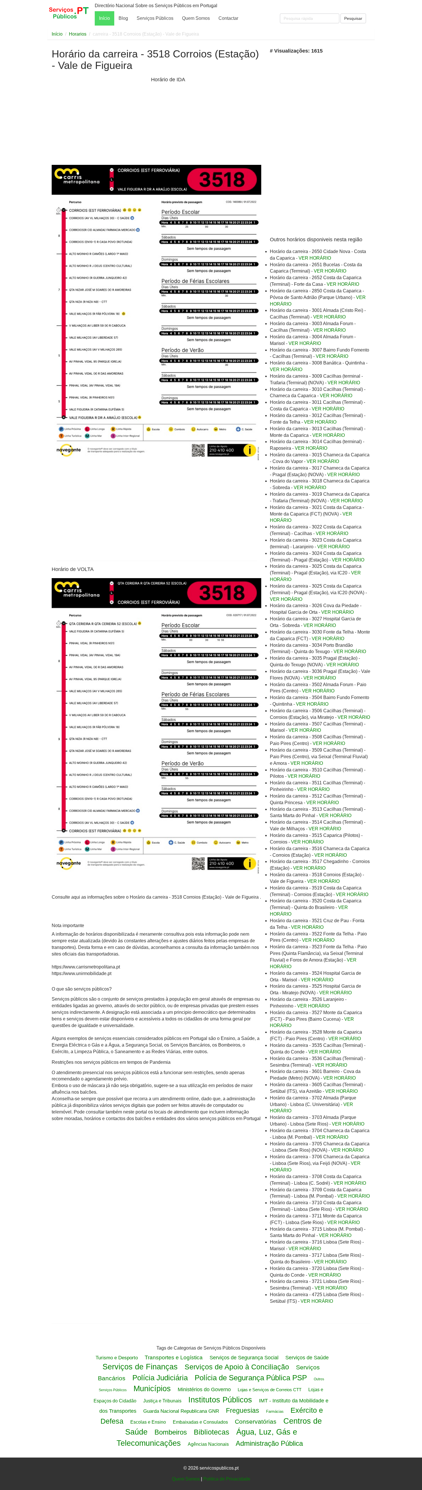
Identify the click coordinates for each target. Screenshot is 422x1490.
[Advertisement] (100, 120)
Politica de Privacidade (226, 1479)
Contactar (228, 18)
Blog (123, 18)
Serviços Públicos (155, 18)
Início (104, 18)
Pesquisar (353, 18)
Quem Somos (196, 18)
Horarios (77, 34)
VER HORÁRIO (315, 258)
